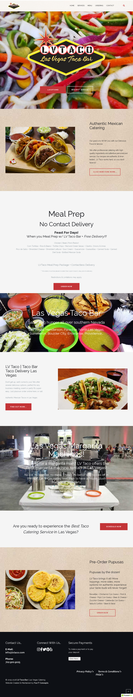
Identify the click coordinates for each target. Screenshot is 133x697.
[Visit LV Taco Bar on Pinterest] (48, 650)
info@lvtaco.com (15, 652)
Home (72, 5)
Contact (110, 5)
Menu (90, 5)
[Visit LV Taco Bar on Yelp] (51, 650)
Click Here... (74, 659)
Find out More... (18, 407)
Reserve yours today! (66, 491)
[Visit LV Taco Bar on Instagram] (38, 650)
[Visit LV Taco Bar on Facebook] (41, 650)
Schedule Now (113, 527)
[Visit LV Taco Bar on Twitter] (44, 650)
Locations (53, 90)
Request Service (79, 90)
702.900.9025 (12, 662)
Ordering (99, 5)
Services (80, 5)
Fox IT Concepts (41, 683)
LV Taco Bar (22, 680)
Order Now (66, 286)
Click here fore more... (105, 172)
